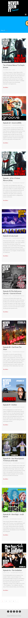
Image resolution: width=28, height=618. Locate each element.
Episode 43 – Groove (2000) (12, 123)
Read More (5, 87)
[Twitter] (11, 611)
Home (2, 30)
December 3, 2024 (7, 69)
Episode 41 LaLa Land (10, 236)
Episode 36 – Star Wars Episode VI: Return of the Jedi (13, 459)
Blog (14, 69)
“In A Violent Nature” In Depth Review (13, 66)
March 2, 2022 (6, 572)
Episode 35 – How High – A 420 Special (13, 515)
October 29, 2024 (7, 238)
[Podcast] (20, 611)
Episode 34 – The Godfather (12, 570)
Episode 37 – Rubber (10, 404)
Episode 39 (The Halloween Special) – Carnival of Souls (12, 292)
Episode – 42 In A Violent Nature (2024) (11, 179)
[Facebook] (8, 611)
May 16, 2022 (5, 518)
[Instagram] (14, 611)
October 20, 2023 (7, 295)
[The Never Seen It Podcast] (13, 6)
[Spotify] (17, 611)
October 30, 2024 (7, 182)
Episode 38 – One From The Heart (12, 348)
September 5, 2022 (7, 463)
